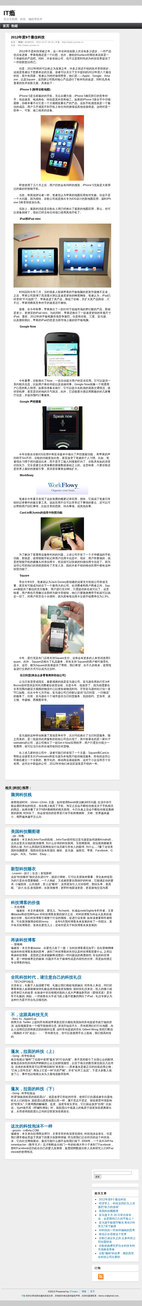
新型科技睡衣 (23, 868)
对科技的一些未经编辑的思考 (117, 1230)
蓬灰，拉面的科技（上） (34, 1051)
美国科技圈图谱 (25, 831)
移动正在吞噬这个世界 (113, 1234)
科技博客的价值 (25, 902)
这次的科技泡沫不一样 (31, 1126)
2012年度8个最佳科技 (112, 1199)
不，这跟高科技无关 (29, 1014)
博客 (84, 1291)
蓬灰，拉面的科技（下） (34, 1088)
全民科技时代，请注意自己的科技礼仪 (46, 977)
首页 (6, 26)
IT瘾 (9, 13)
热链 (14, 26)
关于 (92, 1291)
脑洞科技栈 (21, 794)
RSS (101, 1276)
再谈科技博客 (23, 940)
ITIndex (74, 1291)
